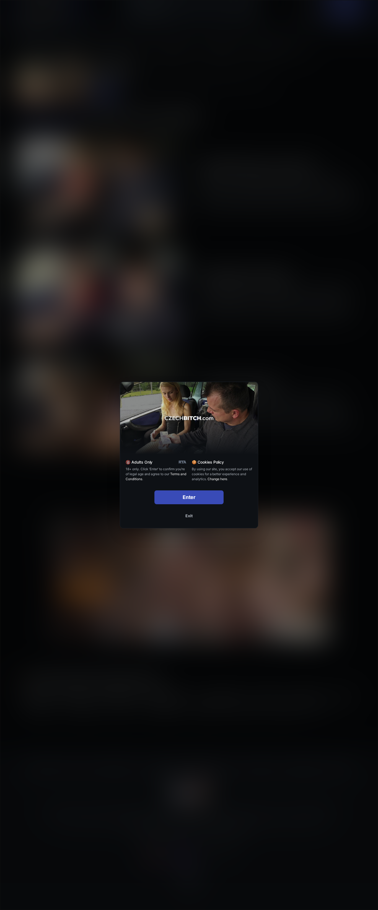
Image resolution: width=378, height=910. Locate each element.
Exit (189, 515)
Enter (189, 497)
